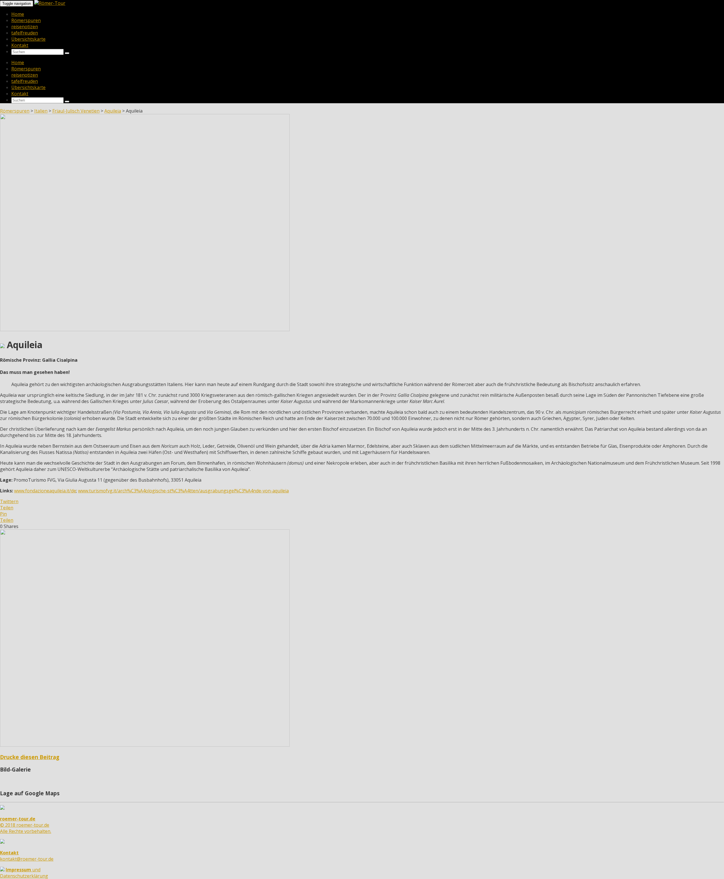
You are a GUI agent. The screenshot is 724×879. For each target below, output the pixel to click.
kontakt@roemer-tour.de (26, 856)
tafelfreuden (24, 33)
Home (17, 14)
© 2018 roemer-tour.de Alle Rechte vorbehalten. (25, 825)
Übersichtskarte (28, 39)
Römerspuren (26, 20)
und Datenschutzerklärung (24, 873)
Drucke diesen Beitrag (29, 756)
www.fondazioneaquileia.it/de (45, 491)
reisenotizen (24, 26)
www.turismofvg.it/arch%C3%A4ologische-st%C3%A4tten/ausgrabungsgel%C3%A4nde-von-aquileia (183, 491)
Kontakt (19, 45)
